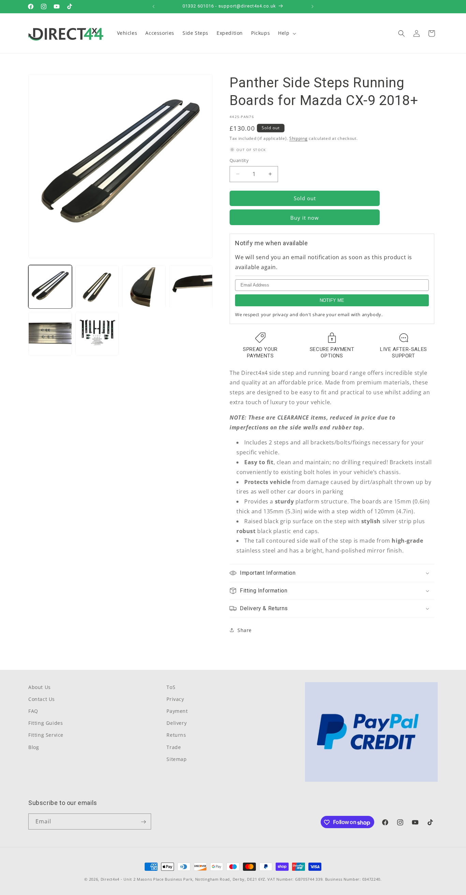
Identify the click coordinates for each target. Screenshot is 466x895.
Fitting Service (45, 735)
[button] (286, 33)
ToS (170, 687)
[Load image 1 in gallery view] (50, 287)
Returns (176, 735)
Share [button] (244, 630)
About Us (39, 687)
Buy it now (304, 217)
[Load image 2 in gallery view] (97, 287)
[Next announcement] (312, 6)
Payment (177, 711)
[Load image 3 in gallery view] (144, 287)
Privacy (175, 699)
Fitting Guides (45, 723)
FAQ (33, 711)
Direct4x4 (110, 879)
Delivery (176, 723)
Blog (33, 747)
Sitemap (176, 759)
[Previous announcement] (153, 6)
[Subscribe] (143, 822)
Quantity (239, 160)
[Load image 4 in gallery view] (191, 287)
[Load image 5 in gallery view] (50, 334)
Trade (173, 747)
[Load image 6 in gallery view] (97, 334)
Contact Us (41, 699)
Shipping (298, 138)
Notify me (332, 300)
